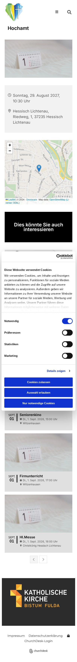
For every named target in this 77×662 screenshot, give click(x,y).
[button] (55, 12)
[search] (69, 12)
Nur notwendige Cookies (38, 403)
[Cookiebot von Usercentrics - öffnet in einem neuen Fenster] (56, 256)
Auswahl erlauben (38, 392)
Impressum (16, 636)
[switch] (67, 332)
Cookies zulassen (38, 381)
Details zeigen (56, 370)
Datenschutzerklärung (46, 636)
